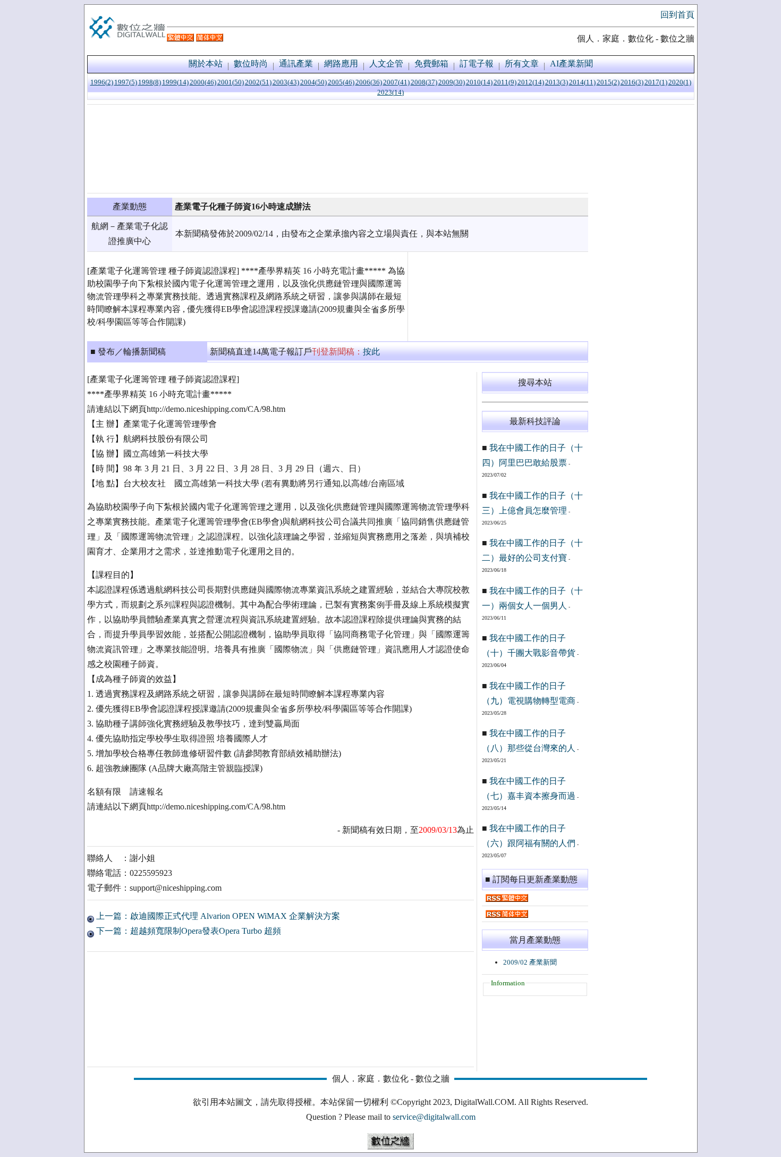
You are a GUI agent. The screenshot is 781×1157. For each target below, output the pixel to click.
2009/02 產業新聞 (530, 962)
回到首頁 (677, 14)
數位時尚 (251, 63)
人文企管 (386, 63)
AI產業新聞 (571, 63)
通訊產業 (296, 63)
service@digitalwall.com (434, 1116)
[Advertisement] (337, 149)
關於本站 (206, 63)
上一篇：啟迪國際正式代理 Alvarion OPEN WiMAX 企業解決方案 (217, 915)
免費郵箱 (431, 63)
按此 (371, 351)
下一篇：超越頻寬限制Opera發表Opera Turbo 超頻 (187, 930)
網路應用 (341, 63)
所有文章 (522, 63)
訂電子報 (477, 63)
